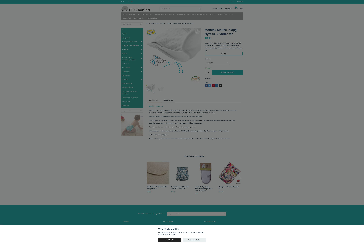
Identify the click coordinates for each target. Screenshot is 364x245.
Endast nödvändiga (194, 240)
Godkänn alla (170, 240)
